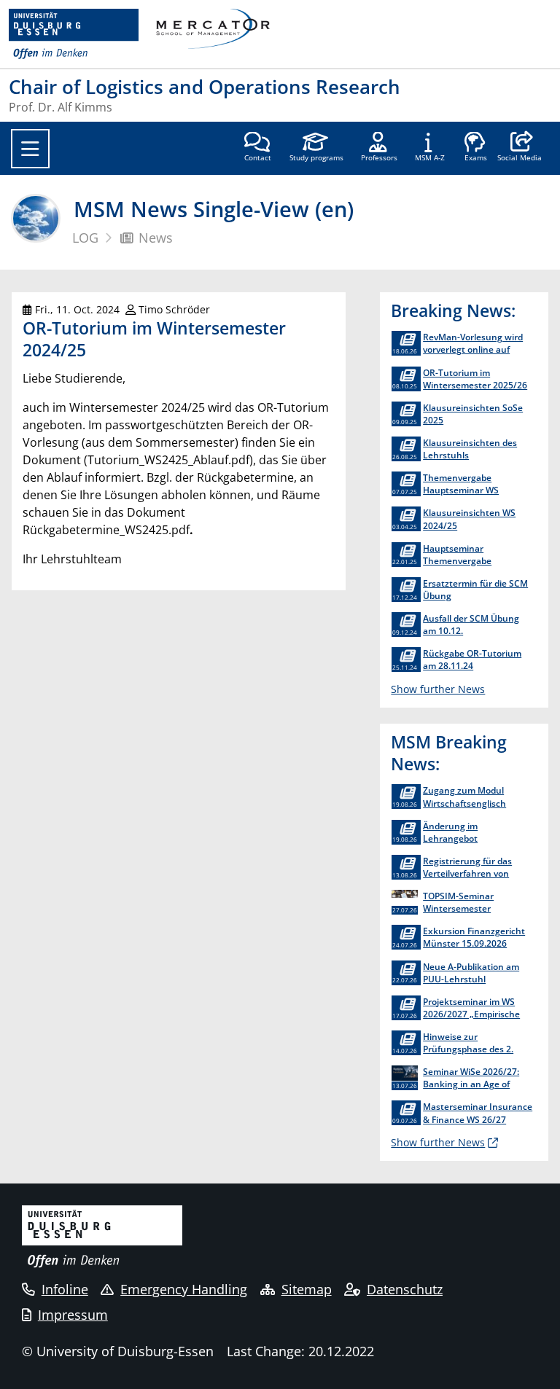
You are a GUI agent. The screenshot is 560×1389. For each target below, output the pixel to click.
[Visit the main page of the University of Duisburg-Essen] (74, 34)
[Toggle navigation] (30, 148)
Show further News (438, 689)
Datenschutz (405, 1289)
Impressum (73, 1314)
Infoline (65, 1289)
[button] (519, 148)
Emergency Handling (183, 1289)
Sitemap (306, 1289)
